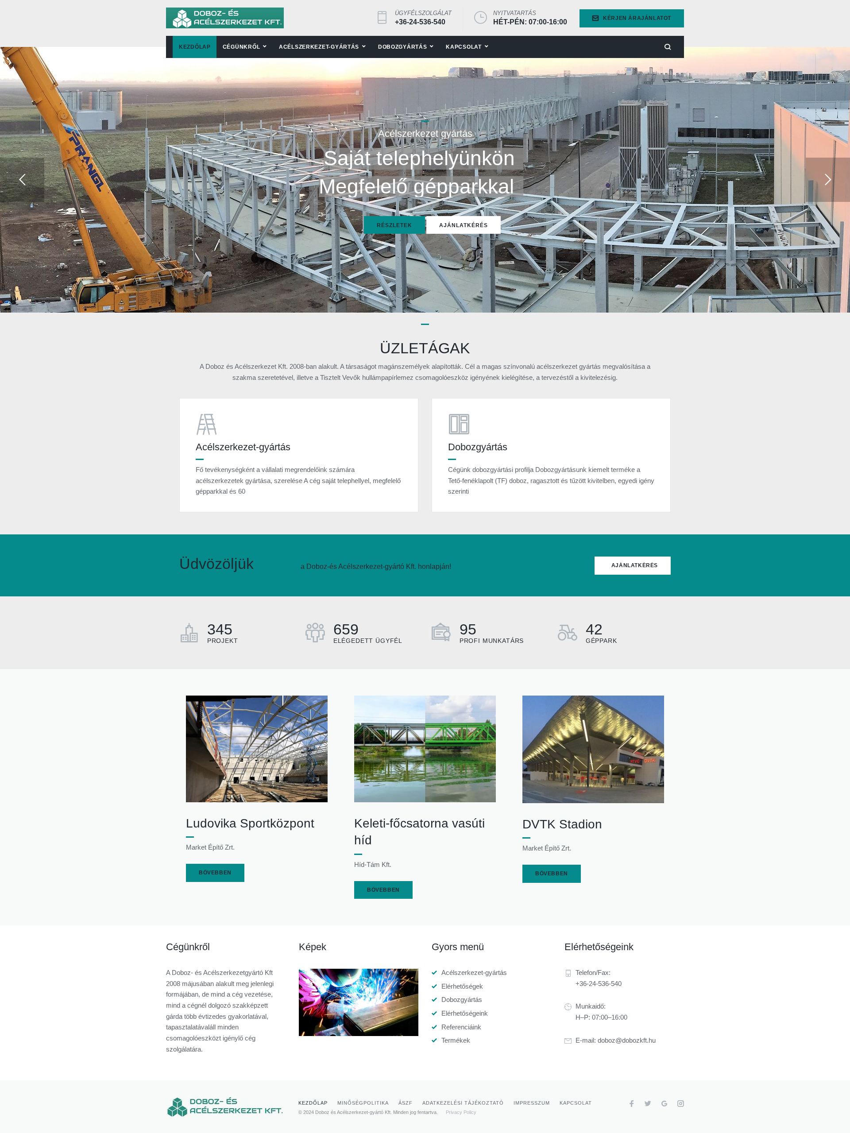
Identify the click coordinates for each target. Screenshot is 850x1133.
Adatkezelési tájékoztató (463, 1103)
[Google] (664, 1105)
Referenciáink (461, 1027)
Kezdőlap (313, 1103)
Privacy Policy (461, 1112)
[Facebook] (631, 1105)
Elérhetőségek (462, 986)
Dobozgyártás (461, 999)
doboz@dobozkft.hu (627, 1040)
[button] (633, 566)
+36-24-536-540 (420, 22)
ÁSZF (405, 1103)
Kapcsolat (576, 1103)
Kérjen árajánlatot (637, 18)
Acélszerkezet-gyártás (474, 972)
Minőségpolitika (363, 1103)
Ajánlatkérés (463, 225)
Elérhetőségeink (464, 1013)
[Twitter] (648, 1105)
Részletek (394, 225)
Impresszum (532, 1103)
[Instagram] (680, 1105)
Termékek (455, 1040)
